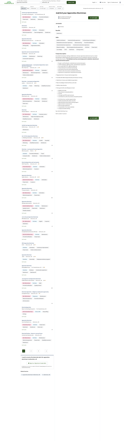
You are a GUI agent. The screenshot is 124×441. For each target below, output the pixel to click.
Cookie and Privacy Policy (26, 367)
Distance (32, 6)
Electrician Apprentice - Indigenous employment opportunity (35, 292)
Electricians (24, 25)
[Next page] (46, 351)
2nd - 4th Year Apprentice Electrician (30, 136)
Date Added (59, 6)
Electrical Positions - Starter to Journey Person (32, 333)
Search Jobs (71, 2)
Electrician (24, 110)
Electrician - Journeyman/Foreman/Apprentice (32, 149)
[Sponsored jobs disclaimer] (102, 8)
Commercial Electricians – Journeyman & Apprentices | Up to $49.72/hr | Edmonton (35, 65)
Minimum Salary (52, 6)
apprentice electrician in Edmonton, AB (31, 374)
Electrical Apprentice (26, 307)
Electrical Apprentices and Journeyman (30, 162)
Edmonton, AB (47, 374)
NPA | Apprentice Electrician (28, 243)
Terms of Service (42, 366)
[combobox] (28, 2)
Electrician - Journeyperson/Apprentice (30, 81)
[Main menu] (120, 2)
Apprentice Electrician (27, 38)
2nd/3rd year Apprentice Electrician (29, 12)
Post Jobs (103, 2)
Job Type (41, 6)
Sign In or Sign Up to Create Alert (38, 363)
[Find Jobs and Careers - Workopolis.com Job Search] (9, 2)
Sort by (22, 6)
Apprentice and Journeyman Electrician (30, 52)
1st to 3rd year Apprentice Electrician (30, 217)
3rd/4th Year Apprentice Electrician (29, 125)
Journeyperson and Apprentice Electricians (31, 278)
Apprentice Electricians (27, 188)
